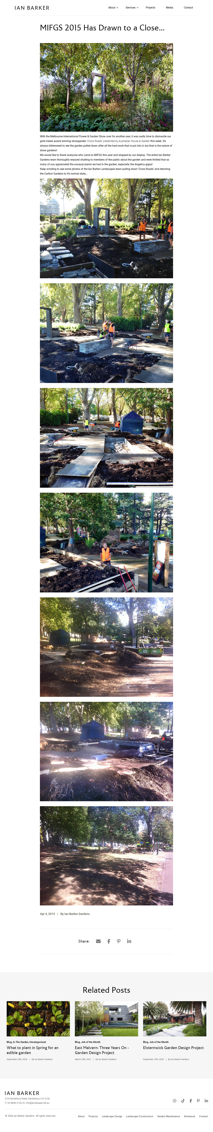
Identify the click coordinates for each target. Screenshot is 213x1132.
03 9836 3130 (14, 1103)
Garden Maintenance (168, 1116)
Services (130, 7)
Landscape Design (112, 1116)
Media (169, 7)
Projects (150, 7)
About (111, 7)
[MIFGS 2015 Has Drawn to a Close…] (98, 941)
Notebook (189, 1116)
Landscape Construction (139, 1116)
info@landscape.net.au (37, 1103)
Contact (188, 7)
